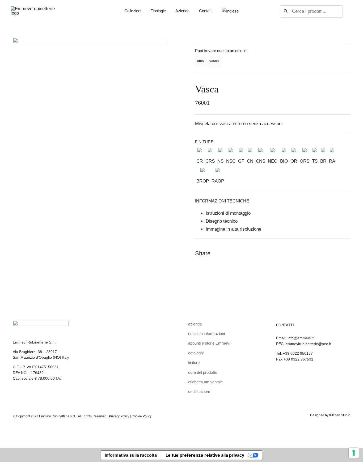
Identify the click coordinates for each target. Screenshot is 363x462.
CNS (260, 161)
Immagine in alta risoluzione (233, 229)
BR (323, 161)
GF (241, 161)
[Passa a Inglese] (230, 11)
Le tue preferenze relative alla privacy (205, 455)
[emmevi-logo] (33, 8)
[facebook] (287, 373)
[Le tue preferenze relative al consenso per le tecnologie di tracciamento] (354, 453)
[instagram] (278, 373)
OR (293, 161)
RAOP (218, 181)
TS (315, 161)
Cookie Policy (141, 416)
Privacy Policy (119, 416)
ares (200, 61)
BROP (202, 181)
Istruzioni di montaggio (228, 213)
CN (250, 161)
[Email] (345, 253)
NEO (272, 161)
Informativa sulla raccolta (131, 455)
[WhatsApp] (336, 253)
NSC (230, 161)
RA (332, 161)
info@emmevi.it (301, 338)
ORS (304, 161)
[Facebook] (326, 253)
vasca (214, 61)
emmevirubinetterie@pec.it (308, 344)
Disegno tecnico (222, 221)
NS (220, 161)
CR (199, 161)
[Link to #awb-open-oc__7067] (347, 11)
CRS (210, 161)
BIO (284, 161)
